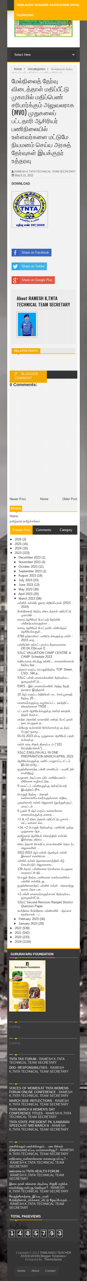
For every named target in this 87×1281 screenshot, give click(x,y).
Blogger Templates (53, 1256)
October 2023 (28, 566)
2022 (18, 928)
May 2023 (26, 589)
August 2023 (27, 575)
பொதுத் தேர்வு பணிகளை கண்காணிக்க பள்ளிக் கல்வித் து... (43, 879)
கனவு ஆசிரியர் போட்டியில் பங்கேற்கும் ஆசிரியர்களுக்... (42, 630)
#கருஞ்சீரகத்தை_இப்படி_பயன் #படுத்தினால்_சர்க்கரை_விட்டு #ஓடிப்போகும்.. (39, 1198)
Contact (50, 1271)
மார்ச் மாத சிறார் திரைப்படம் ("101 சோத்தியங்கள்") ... (39, 746)
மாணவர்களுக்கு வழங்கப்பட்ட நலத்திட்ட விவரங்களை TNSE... (43, 704)
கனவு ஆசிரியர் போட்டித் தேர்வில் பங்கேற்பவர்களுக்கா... (38, 621)
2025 (18, 544)
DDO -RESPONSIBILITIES (28, 1067)
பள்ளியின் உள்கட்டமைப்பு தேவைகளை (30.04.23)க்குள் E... (41, 646)
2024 (18, 548)
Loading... (16, 1026)
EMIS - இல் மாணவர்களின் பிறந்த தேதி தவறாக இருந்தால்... (43, 688)
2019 (18, 941)
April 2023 (25, 594)
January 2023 (28, 923)
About (35, 1271)
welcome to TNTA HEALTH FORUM (34, 1171)
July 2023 (26, 580)
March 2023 (27, 598)
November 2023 (30, 562)
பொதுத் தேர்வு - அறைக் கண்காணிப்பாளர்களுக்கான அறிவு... (43, 796)
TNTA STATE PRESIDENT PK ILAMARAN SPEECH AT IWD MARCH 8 (39, 1124)
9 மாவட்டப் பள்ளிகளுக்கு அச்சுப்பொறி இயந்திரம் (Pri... (42, 788)
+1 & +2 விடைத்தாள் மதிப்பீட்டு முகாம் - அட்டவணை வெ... (43, 821)
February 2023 (29, 919)
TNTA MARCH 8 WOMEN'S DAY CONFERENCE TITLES (32, 1111)
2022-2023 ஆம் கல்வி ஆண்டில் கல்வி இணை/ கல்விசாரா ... (42, 854)
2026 (18, 539)
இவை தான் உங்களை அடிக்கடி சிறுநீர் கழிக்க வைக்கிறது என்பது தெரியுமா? (38, 1185)
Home (14, 516)
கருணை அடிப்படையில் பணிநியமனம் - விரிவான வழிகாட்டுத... (42, 779)
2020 (18, 937)
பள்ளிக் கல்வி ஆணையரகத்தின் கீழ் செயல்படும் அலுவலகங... (41, 862)
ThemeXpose (53, 1259)
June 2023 (26, 585)
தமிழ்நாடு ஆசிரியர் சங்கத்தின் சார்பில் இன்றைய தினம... (42, 838)
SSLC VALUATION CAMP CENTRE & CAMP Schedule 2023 (44, 654)
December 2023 (30, 557)
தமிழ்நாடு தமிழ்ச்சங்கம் (25, 521)
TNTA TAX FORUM (22, 1059)
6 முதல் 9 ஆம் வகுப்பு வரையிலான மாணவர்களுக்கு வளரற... (39, 812)
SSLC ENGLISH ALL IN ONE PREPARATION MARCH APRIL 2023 (45, 754)
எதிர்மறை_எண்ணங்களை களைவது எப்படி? (37, 1159)
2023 (18, 553)
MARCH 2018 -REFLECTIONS (30, 1101)
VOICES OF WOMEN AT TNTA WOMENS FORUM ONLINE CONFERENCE (39, 1090)
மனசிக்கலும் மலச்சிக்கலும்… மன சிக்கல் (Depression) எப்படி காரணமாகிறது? (36, 1148)
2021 (18, 932)
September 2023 (31, 571)
